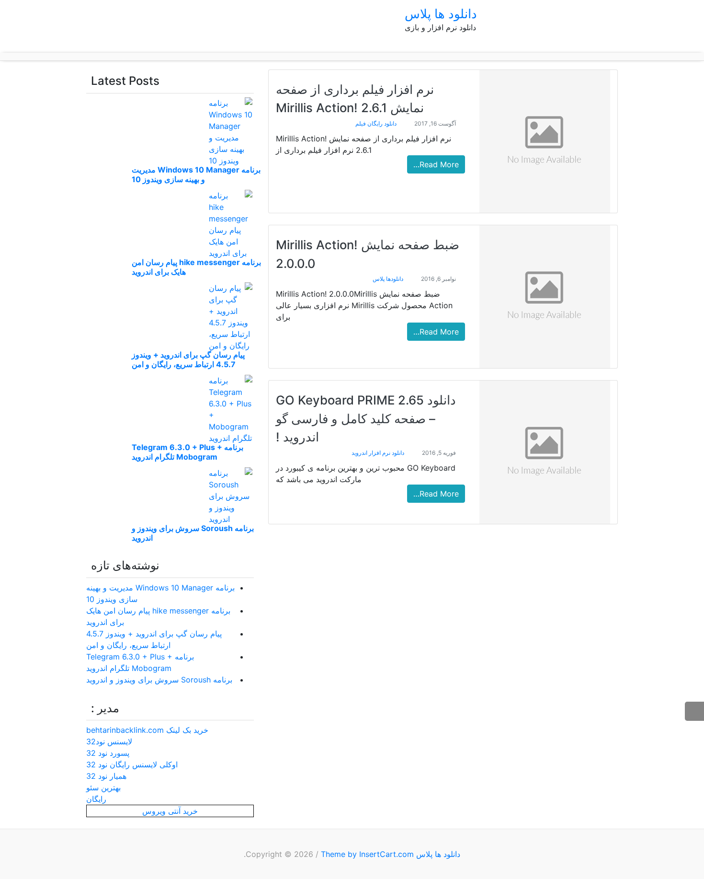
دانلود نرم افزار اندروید (378, 452)
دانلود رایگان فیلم (376, 123)
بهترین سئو (103, 787)
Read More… (436, 164)
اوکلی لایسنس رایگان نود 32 (132, 764)
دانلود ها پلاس (441, 13)
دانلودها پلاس (388, 278)
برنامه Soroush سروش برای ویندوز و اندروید (159, 679)
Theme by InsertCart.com (367, 854)
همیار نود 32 (106, 776)
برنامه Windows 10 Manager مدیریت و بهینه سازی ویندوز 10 (196, 174)
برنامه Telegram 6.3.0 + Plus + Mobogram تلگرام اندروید (187, 452)
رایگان (96, 799)
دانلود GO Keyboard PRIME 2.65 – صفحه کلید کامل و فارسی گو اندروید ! (366, 418)
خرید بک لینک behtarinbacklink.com (147, 730)
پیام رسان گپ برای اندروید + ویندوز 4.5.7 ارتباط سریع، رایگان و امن (188, 359)
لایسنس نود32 (109, 741)
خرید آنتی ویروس (170, 811)
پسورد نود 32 (107, 753)
